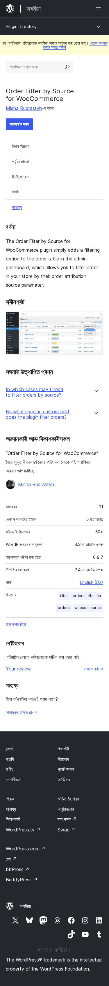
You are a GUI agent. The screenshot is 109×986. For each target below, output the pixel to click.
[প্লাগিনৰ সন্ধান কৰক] (67, 67)
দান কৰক (67, 819)
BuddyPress (21, 879)
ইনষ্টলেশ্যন (20, 177)
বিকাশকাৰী (13, 819)
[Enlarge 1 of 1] (95, 319)
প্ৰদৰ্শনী (63, 749)
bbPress (17, 869)
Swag (66, 830)
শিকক (10, 799)
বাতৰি (10, 759)
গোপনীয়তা (13, 779)
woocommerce (87, 607)
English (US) (91, 582)
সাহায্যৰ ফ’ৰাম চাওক (21, 712)
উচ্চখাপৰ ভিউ (16, 624)
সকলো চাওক (93, 669)
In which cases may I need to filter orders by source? (34, 392)
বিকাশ (16, 192)
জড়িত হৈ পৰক (68, 799)
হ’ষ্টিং (9, 769)
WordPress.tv (23, 830)
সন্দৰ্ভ (9, 749)
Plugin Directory (21, 26)
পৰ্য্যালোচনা (20, 161)
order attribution (87, 595)
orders (64, 607)
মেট (11, 859)
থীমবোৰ (63, 759)
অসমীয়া (25, 906)
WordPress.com (25, 849)
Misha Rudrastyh (24, 108)
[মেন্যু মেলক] (99, 8)
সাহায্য (17, 207)
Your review (18, 669)
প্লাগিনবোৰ (66, 769)
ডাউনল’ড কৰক (19, 124)
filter (64, 595)
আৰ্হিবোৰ (64, 779)
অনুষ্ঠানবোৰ (66, 809)
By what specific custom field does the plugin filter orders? (37, 414)
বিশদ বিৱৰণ (20, 146)
